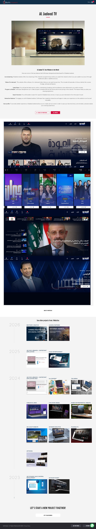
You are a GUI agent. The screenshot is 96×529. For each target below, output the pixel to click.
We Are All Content (59, 386)
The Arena (74, 378)
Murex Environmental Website (81, 402)
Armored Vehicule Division (59, 485)
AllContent (53, 378)
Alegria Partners (54, 325)
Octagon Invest (54, 477)
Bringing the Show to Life (59, 410)
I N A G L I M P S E (36, 410)
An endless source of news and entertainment (81, 435)
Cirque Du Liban (32, 402)
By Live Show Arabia (81, 386)
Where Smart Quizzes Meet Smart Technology (37, 486)
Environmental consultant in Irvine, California (81, 411)
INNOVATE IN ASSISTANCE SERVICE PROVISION (37, 435)
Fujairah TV (75, 427)
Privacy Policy (27, 526)
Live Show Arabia (54, 402)
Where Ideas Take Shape (37, 332)
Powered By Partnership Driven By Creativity (59, 333)
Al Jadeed (55, 112)
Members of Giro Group (37, 458)
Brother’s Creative (33, 325)
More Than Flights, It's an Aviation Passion (59, 435)
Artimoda (30, 451)
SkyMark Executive (55, 427)
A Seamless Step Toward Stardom (37, 387)
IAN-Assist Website (32, 427)
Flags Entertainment (55, 351)
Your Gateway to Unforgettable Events (59, 360)
